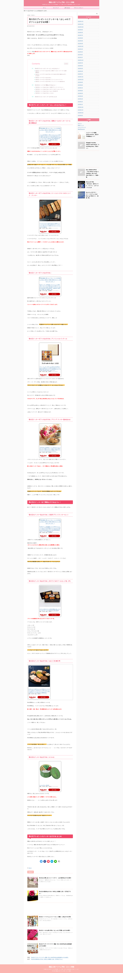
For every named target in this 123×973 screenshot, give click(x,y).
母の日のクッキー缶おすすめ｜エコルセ (44, 93)
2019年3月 (80, 98)
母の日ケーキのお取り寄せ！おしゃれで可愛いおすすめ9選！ (55, 930)
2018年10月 (80, 112)
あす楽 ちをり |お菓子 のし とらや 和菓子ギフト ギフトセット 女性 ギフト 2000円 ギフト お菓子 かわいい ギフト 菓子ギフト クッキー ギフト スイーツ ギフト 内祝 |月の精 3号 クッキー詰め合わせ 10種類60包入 (39, 691)
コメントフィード (82, 127)
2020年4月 (80, 68)
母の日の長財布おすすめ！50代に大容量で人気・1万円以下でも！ (47, 959)
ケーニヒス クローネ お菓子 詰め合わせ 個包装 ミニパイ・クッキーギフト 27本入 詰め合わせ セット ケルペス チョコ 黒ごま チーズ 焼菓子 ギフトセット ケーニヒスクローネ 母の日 (50, 225)
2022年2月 (80, 51)
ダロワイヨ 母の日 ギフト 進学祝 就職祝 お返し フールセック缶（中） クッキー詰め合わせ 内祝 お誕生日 (50, 610)
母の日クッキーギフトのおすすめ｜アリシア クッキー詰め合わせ (50, 81)
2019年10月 (80, 79)
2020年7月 (80, 62)
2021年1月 (80, 57)
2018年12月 (80, 107)
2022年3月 (80, 49)
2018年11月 (80, 109)
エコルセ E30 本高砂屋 (44, 785)
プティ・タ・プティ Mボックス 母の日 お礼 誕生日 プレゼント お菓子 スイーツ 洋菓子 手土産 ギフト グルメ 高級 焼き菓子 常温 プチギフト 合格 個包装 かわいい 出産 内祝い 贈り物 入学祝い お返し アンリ (50, 368)
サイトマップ (56, 7)
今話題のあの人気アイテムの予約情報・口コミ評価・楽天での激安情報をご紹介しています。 (61, 969)
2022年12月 (80, 46)
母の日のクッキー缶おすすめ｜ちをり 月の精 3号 (47, 91)
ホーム (44, 7)
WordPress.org (81, 129)
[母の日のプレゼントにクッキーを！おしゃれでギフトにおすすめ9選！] (51, 861)
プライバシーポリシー (78, 7)
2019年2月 (80, 101)
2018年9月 (80, 115)
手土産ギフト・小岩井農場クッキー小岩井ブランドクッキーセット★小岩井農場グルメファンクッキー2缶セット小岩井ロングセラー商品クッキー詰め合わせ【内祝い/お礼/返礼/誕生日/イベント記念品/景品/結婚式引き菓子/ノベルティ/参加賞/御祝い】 (50, 529)
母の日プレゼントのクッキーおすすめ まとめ (46, 96)
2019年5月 (80, 93)
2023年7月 (80, 35)
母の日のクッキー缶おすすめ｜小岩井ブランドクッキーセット (49, 87)
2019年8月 (80, 85)
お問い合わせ (67, 7)
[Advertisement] (50, 909)
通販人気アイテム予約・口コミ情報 (61, 2)
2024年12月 (80, 24)
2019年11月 (80, 76)
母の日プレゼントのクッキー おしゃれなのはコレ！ (47, 68)
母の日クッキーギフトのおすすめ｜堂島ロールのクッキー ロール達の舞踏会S (51, 71)
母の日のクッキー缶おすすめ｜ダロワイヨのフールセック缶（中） (50, 89)
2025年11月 (80, 21)
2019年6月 (80, 90)
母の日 (30, 868)
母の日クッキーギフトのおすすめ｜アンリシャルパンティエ (49, 79)
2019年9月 (80, 82)
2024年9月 (80, 29)
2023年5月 (80, 40)
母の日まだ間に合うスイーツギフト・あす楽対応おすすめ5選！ (55, 878)
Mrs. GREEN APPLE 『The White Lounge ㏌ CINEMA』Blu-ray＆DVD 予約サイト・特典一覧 (92, 173)
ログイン (80, 123)
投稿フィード (81, 125)
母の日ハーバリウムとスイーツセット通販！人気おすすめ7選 (55, 916)
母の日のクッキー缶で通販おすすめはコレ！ (46, 85)
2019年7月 (80, 87)
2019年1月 (80, 104)
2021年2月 (80, 54)
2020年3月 (80, 71)
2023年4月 (80, 43)
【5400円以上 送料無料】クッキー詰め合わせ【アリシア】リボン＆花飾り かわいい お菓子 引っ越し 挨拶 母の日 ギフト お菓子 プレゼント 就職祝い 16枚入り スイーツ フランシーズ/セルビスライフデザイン (50, 449)
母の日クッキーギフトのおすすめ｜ (51, 75)
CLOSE (66, 63)
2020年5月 (80, 65)
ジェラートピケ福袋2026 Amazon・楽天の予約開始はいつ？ (92, 134)
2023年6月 (80, 38)
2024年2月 (80, 32)
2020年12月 (80, 60)
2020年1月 (80, 74)
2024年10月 (80, 26)
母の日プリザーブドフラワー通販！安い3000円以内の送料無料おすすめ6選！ (50, 957)
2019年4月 (80, 96)
